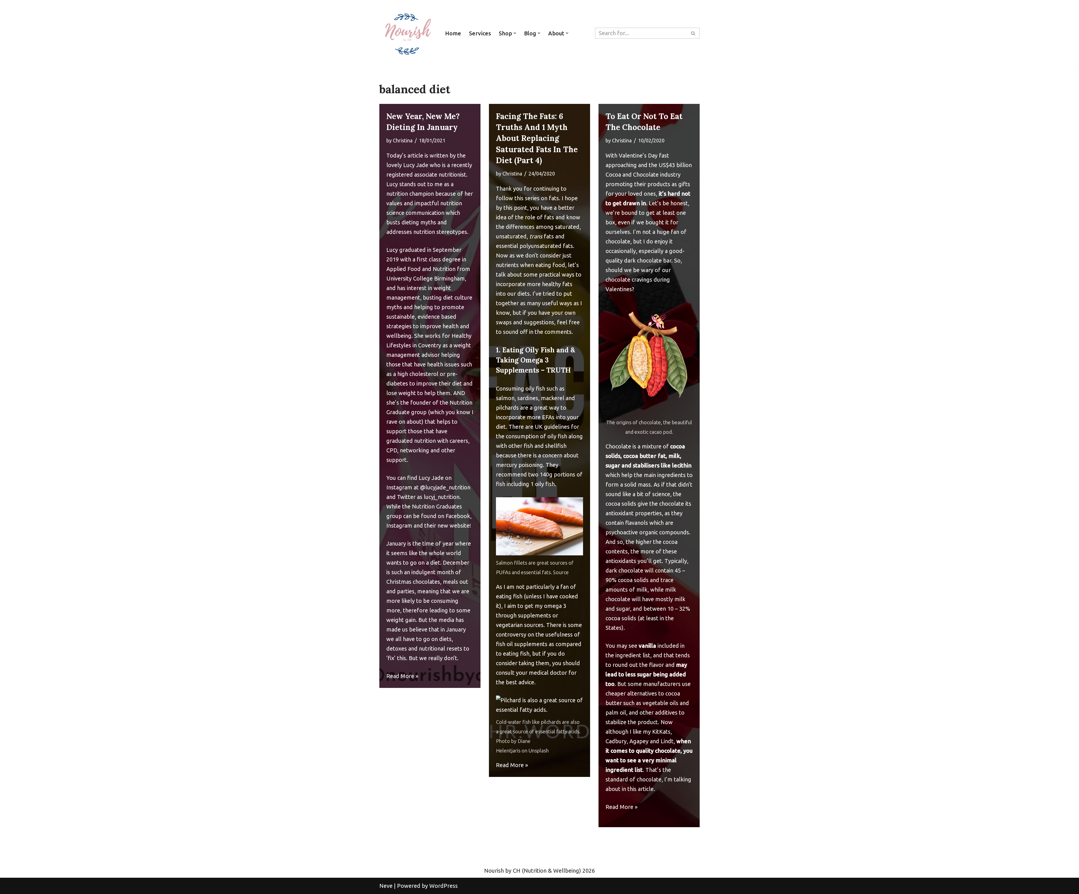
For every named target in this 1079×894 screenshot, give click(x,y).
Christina (402, 140)
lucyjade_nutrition (447, 487)
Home (453, 33)
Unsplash (539, 750)
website (460, 525)
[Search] (693, 33)
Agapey (639, 741)
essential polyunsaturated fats (534, 246)
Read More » (402, 676)
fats (541, 236)
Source (561, 572)
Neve (386, 885)
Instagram (399, 525)
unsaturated (511, 236)
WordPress (443, 885)
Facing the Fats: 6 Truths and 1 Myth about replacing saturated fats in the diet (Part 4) (537, 138)
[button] (514, 33)
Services (480, 33)
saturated (567, 227)
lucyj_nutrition (441, 497)
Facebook (458, 516)
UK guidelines (552, 426)
